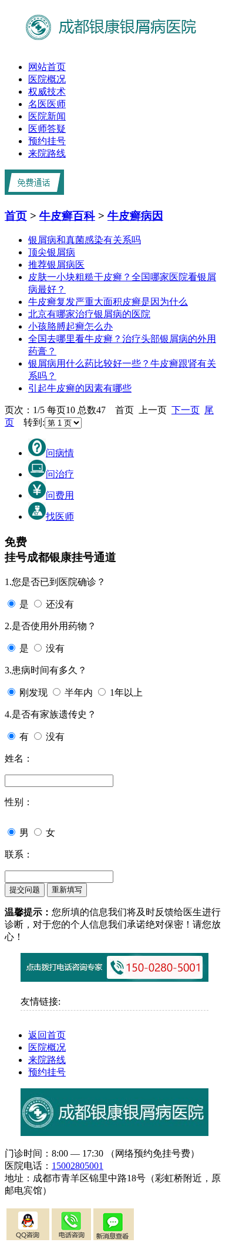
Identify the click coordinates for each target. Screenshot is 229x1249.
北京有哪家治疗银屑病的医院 (89, 314)
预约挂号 (47, 141)
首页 (16, 216)
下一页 (185, 410)
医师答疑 (47, 129)
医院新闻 (47, 116)
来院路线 (47, 153)
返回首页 (47, 1035)
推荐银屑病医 (56, 265)
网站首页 (47, 67)
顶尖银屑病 (51, 252)
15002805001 (77, 1166)
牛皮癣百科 (67, 216)
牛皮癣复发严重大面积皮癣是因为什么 (108, 302)
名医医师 (47, 104)
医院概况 (47, 79)
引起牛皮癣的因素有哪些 (80, 388)
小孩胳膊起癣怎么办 (70, 326)
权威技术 (47, 92)
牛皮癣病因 (135, 216)
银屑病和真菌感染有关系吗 (84, 240)
